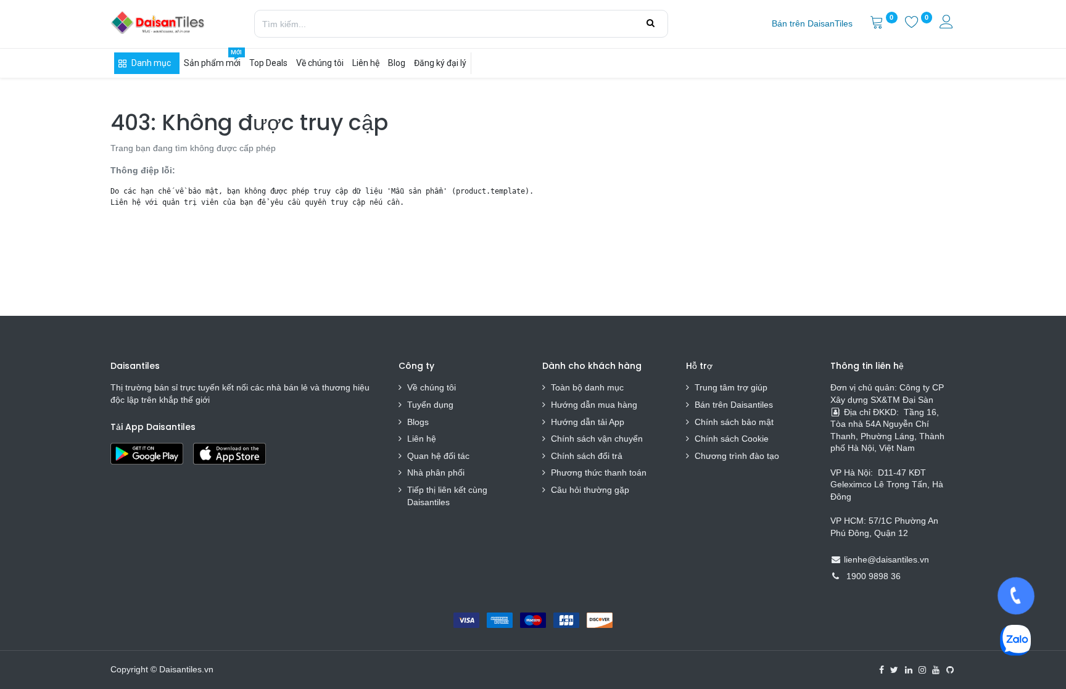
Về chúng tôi (431, 387)
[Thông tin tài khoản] (948, 23)
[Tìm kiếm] (650, 23)
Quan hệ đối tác (438, 456)
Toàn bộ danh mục (587, 387)
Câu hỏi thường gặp (590, 490)
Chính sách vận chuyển (597, 439)
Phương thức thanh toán (599, 472)
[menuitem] (812, 24)
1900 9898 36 (873, 576)
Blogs (418, 422)
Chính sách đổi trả (586, 456)
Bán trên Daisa (724, 405)
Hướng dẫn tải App (587, 422)
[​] (881, 670)
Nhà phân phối (436, 472)
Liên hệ (421, 439)
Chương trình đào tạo (738, 456)
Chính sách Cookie (732, 439)
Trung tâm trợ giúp (731, 387)
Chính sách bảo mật (734, 422)
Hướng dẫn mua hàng (594, 405)
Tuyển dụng (430, 405)
